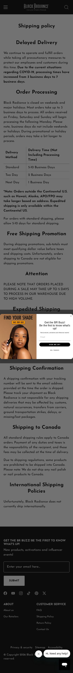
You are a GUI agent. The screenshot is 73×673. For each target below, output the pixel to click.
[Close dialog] (71, 316)
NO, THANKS (54, 350)
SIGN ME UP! (54, 344)
